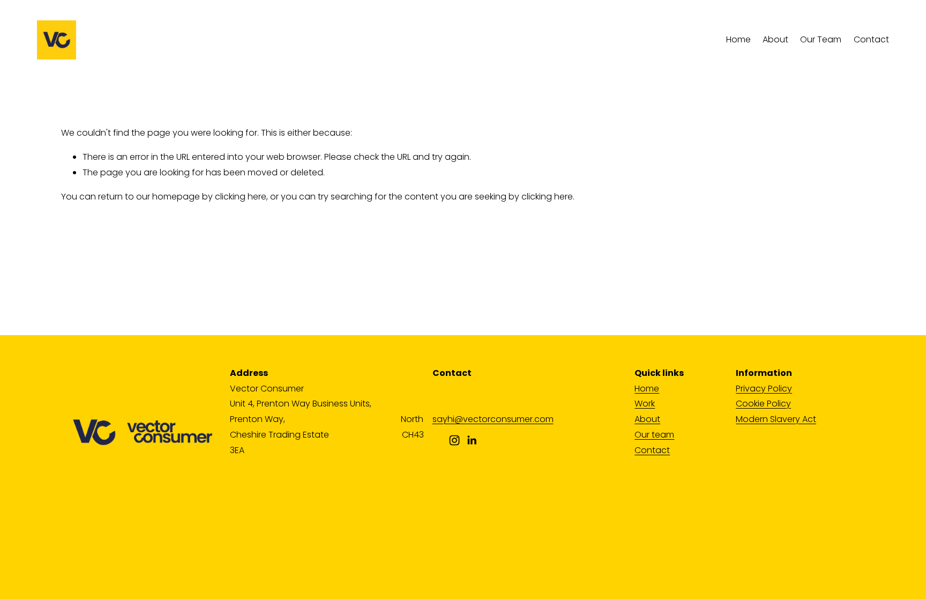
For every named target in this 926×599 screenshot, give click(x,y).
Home (738, 39)
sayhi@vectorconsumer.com (493, 419)
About (775, 39)
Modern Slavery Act (776, 419)
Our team (654, 434)
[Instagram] (454, 440)
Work (644, 403)
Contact (871, 39)
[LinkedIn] (471, 440)
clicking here (240, 196)
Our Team (820, 39)
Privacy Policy (764, 388)
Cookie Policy (763, 403)
